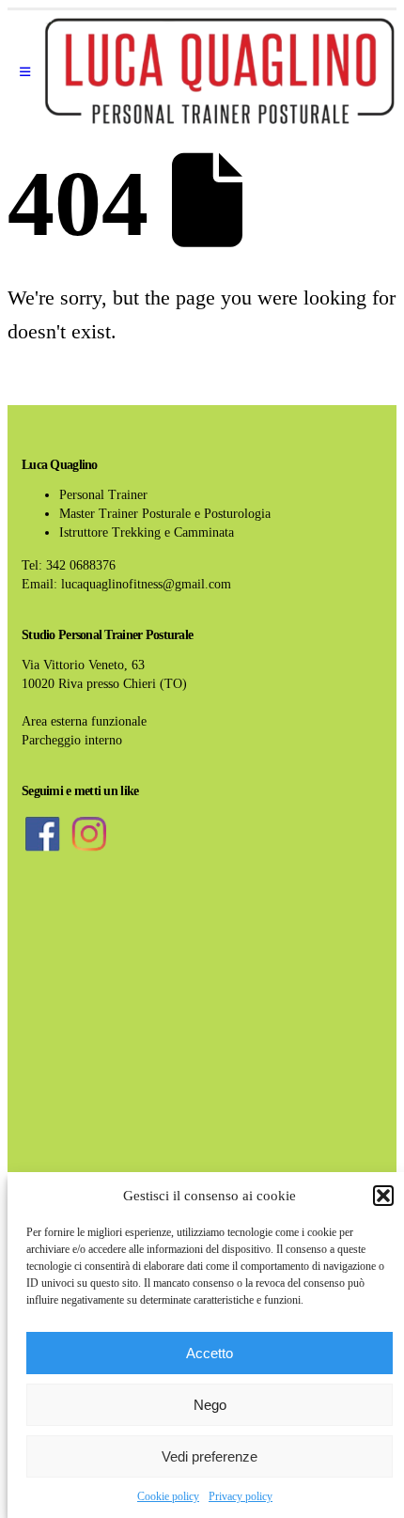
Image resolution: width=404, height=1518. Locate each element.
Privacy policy (240, 1496)
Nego (210, 1405)
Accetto (209, 1353)
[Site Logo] (219, 72)
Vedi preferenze (209, 1456)
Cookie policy (168, 1496)
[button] (383, 1195)
